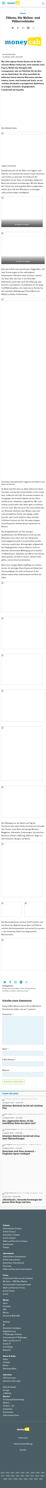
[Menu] (3, 3)
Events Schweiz (9, 1238)
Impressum (23, 1438)
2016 (7, 1476)
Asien (5, 1303)
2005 (20, 1479)
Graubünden (8, 1244)
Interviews (7, 1375)
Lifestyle (6, 1362)
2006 (15, 1479)
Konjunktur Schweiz (11, 1235)
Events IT (7, 1344)
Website (5, 1070)
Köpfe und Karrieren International (17, 1269)
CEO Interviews (9, 1378)
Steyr (26, 991)
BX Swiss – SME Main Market (15, 1282)
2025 (7, 1473)
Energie (6, 1390)
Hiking (27, 989)
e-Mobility (7, 1393)
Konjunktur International (13, 1263)
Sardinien (5, 991)
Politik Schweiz (9, 1232)
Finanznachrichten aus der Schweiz (18, 1278)
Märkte (6, 1300)
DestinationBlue (13, 989)
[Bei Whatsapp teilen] (23, 28)
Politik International (11, 1260)
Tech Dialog (8, 1347)
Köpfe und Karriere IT (12, 1341)
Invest (5, 1294)
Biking (4, 989)
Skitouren (20, 991)
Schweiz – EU (8, 1406)
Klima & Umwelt (9, 1387)
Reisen (23, 13)
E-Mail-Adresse (9, 1060)
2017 (3, 1476)
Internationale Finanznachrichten (17, 1285)
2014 (17, 1476)
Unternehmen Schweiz (12, 1229)
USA (4, 1310)
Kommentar (7, 1014)
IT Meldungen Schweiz (12, 1334)
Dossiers (6, 1397)
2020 (32, 1473)
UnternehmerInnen (11, 1415)
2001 (41, 1479)
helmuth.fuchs (10, 54)
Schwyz (6, 1247)
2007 (10, 1479)
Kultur (5, 1359)
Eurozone (7, 1306)
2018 (42, 1473)
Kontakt (23, 1450)
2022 (22, 1473)
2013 (22, 1476)
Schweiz (6, 1226)
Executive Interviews (11, 1381)
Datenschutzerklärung (23, 1444)
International (8, 1254)
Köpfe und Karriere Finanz (14, 1288)
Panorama (7, 1266)
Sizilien (13, 991)
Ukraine (6, 1403)
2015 (12, 1476)
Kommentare (8, 1412)
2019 (37, 1473)
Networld (6, 1350)
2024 (12, 1473)
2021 (27, 1473)
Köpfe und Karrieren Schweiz (15, 1241)
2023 (17, 1473)
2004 (25, 1479)
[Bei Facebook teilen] (18, 28)
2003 (31, 1479)
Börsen (6, 1313)
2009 (42, 1476)
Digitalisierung (9, 1331)
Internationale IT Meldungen (15, 1338)
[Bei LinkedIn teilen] (28, 28)
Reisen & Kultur (9, 1356)
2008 (5, 1479)
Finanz (5, 1275)
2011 (32, 1476)
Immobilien (8, 1409)
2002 (36, 1479)
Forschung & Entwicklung (13, 1400)
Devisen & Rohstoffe (11, 1316)
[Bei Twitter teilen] (13, 28)
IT (4, 1325)
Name (5, 1049)
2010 (37, 1476)
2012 (27, 1476)
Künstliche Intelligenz (12, 1328)
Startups (6, 1322)
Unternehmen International (14, 1257)
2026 (2, 1473)
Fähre (22, 989)
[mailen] (33, 28)
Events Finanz (9, 1291)
